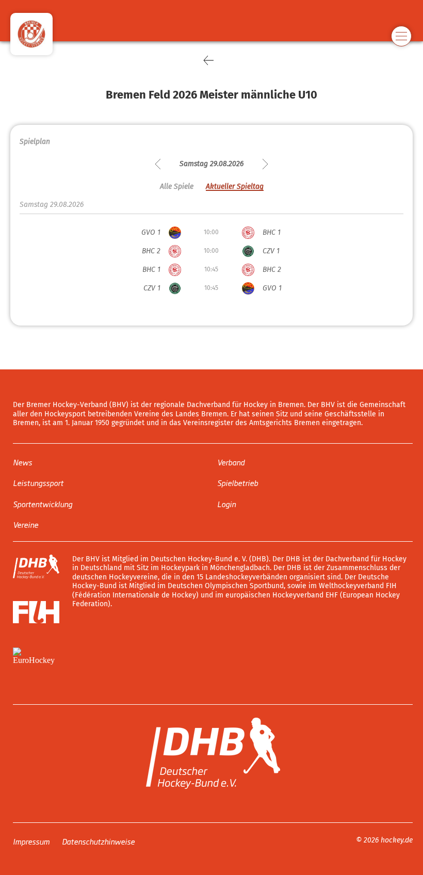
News (22, 461)
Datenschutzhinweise (98, 840)
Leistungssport (38, 482)
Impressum (31, 840)
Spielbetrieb (237, 482)
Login (226, 503)
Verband (231, 461)
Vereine (25, 524)
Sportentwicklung (42, 503)
